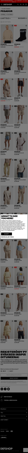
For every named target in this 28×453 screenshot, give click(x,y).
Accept (6, 234)
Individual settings (7, 237)
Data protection (11, 230)
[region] (14, 226)
